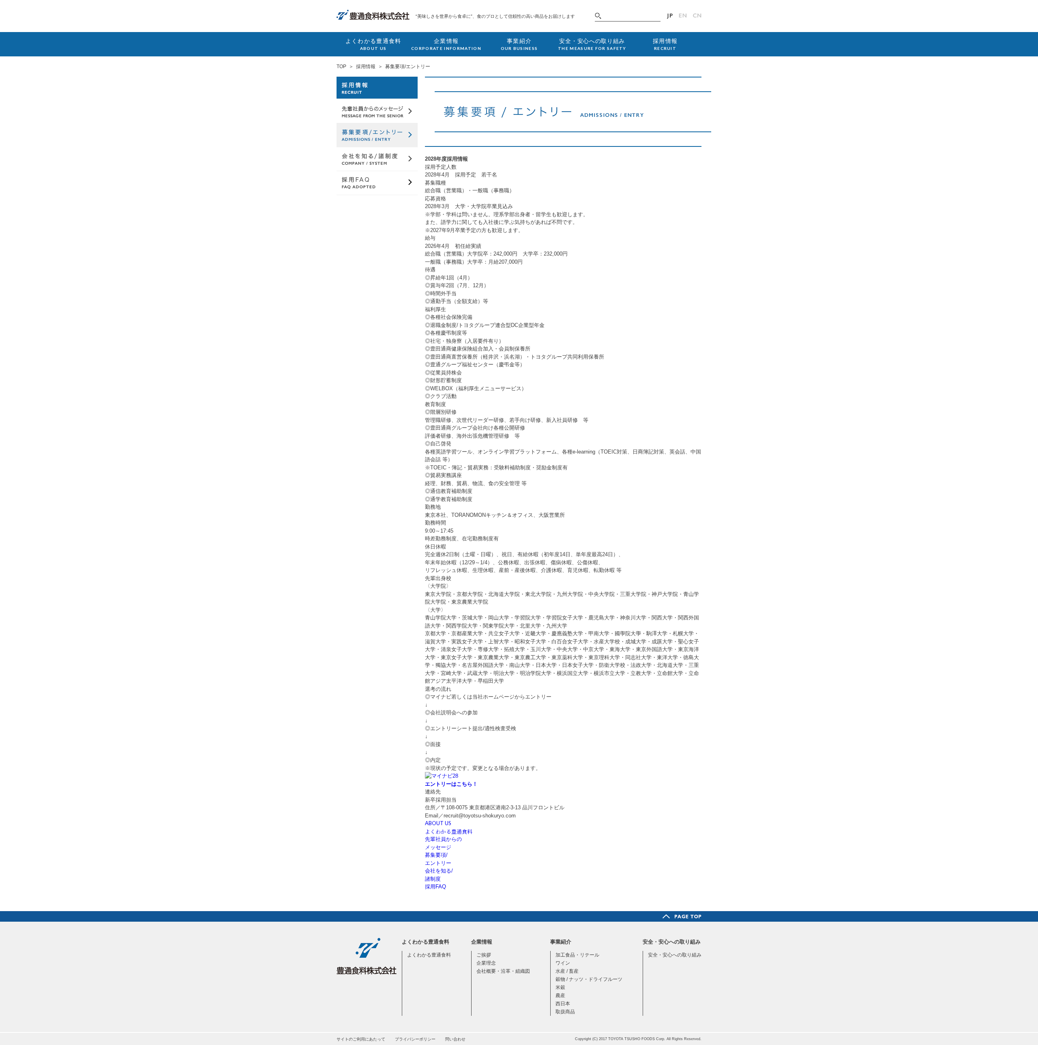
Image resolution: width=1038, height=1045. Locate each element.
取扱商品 (565, 1012)
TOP (341, 66)
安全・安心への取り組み (674, 955)
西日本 (562, 1003)
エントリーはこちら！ (451, 784)
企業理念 (486, 963)
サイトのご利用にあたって (361, 1039)
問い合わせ (455, 1039)
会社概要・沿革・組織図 (503, 971)
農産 (560, 995)
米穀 (560, 987)
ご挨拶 (483, 955)
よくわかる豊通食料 (429, 955)
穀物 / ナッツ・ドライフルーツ (588, 979)
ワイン (562, 963)
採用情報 (365, 66)
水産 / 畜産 (567, 971)
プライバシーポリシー (415, 1039)
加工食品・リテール (577, 955)
